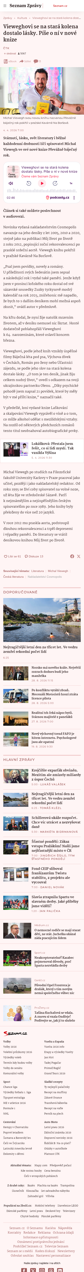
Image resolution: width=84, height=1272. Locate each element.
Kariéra (50, 1228)
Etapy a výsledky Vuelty (58, 1052)
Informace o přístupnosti (40, 1237)
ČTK (6, 48)
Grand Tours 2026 (54, 1073)
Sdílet (27, 61)
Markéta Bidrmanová (59, 831)
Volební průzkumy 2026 (17, 1052)
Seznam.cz (60, 5)
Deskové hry (52, 1211)
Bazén (31, 1186)
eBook (13, 61)
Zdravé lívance (53, 1098)
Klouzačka (32, 1191)
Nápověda (65, 1228)
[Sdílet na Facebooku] (72, 556)
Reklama (44, 1232)
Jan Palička (50, 911)
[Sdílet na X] (79, 556)
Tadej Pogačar (52, 1063)
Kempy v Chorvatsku (15, 1127)
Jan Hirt (49, 1057)
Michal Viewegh (58, 571)
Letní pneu (36, 1211)
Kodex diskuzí (45, 1251)
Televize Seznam (56, 1246)
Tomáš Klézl (51, 807)
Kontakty (14, 1232)
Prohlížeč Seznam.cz (27, 1246)
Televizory (69, 1211)
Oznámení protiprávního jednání (40, 1242)
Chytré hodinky (29, 1216)
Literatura (37, 571)
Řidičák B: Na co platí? (57, 1143)
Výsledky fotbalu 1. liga (17, 1092)
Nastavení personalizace (53, 1255)
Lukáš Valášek (53, 784)
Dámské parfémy (17, 1211)
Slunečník (18, 1191)
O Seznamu (35, 1228)
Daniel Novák (52, 887)
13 (40, 61)
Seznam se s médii (20, 1251)
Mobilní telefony (45, 1206)
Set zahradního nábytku (55, 1191)
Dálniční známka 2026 (57, 1133)
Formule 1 (9, 1108)
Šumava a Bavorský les (17, 1138)
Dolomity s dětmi (13, 1154)
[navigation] (5, 5)
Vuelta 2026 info (54, 1047)
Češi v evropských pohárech (41, 1176)
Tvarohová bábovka (55, 1103)
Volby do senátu (12, 1068)
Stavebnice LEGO (67, 1206)
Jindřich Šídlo (53, 855)
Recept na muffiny (55, 1092)
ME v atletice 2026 (14, 1103)
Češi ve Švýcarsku (14, 1143)
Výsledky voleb (12, 1057)
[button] (42, 91)
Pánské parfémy (51, 1216)
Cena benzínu (52, 1171)
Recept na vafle (53, 1108)
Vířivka (50, 1196)
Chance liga (10, 1087)
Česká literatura (13, 576)
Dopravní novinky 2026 (58, 1138)
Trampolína (67, 1186)
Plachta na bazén (47, 1186)
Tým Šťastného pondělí (53, 857)
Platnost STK (52, 1154)
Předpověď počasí (60, 1165)
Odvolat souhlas (22, 1255)
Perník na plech (53, 1114)
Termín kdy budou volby (17, 1063)
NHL (6, 1114)
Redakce (29, 1232)
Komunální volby (13, 1073)
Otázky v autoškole (55, 1149)
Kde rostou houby (31, 1171)
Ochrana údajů (63, 1232)
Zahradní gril (35, 1196)
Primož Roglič (52, 1068)
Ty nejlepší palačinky (57, 1087)
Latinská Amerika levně (17, 1149)
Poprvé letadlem (13, 1133)
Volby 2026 (10, 1047)
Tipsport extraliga (14, 1098)
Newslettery (66, 1251)
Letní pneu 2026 (54, 1127)
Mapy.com (40, 1165)
